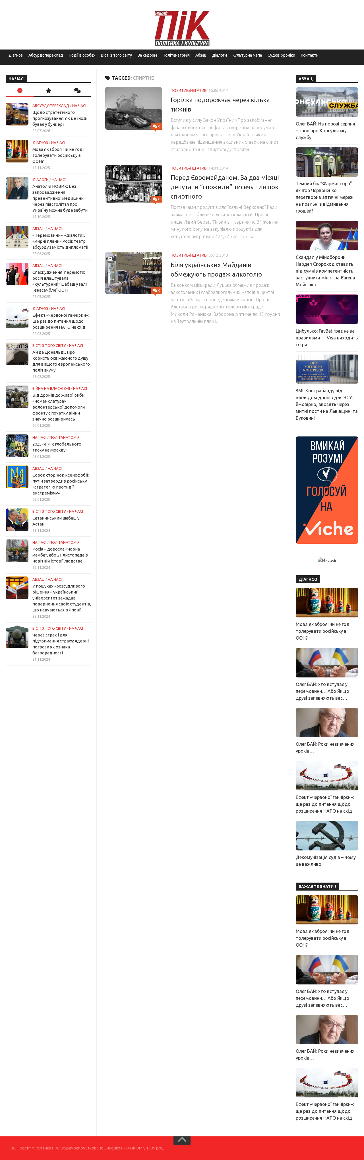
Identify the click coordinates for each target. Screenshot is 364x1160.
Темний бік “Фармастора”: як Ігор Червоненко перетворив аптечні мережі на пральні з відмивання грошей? (325, 197)
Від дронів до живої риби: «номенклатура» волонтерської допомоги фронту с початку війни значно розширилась (58, 407)
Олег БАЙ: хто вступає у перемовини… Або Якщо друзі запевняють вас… (322, 691)
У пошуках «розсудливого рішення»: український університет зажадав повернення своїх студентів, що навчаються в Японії (61, 598)
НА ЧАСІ (79, 106)
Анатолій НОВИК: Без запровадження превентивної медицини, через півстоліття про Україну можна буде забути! (60, 198)
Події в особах (82, 55)
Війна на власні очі (51, 388)
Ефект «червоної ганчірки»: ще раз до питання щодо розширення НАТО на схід (60, 321)
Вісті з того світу (116, 55)
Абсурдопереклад (45, 55)
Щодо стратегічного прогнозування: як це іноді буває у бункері (59, 118)
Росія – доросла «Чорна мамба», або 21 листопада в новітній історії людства (60, 555)
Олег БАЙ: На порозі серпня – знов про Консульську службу (325, 130)
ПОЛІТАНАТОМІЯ (64, 437)
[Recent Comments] (77, 91)
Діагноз (16, 55)
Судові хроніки (281, 55)
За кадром (147, 55)
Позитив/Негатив (189, 90)
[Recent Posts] (20, 91)
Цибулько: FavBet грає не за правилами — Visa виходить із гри (327, 337)
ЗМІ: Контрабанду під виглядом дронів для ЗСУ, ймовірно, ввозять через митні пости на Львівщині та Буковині (327, 404)
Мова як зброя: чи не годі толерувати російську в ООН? (58, 155)
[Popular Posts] (48, 91)
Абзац (200, 55)
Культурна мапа (247, 55)
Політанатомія (176, 55)
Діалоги (219, 55)
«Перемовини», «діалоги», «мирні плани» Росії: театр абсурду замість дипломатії (60, 241)
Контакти (309, 55)
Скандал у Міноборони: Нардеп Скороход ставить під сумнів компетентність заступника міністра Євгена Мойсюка (325, 271)
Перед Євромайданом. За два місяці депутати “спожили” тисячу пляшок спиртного (225, 187)
